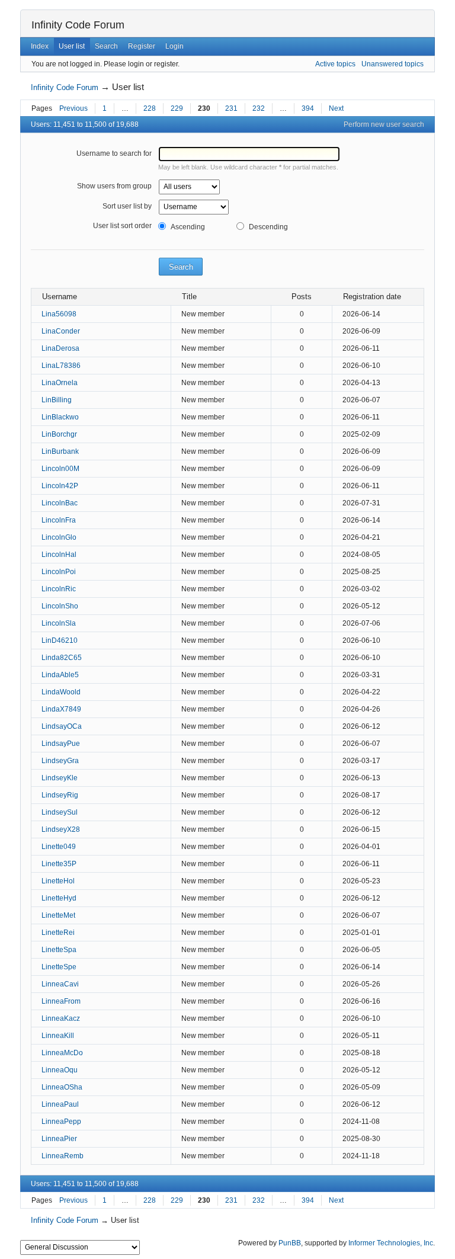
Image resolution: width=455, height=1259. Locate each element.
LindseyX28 (60, 829)
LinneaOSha (61, 1087)
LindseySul (59, 812)
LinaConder (60, 331)
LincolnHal (58, 554)
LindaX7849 (61, 709)
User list (72, 46)
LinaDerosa (60, 348)
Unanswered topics (392, 64)
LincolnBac (59, 503)
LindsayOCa (61, 726)
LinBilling (56, 400)
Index (40, 46)
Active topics (335, 64)
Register (141, 46)
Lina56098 (58, 314)
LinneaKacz (60, 1018)
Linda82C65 (61, 657)
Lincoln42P (59, 486)
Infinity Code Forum (77, 25)
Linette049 (58, 846)
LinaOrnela (59, 383)
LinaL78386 (61, 365)
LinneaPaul (60, 1104)
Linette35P (58, 864)
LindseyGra (60, 761)
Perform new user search (384, 124)
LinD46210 (59, 640)
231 (231, 108)
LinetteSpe (58, 967)
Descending (268, 227)
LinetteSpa (58, 950)
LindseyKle (59, 778)
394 (308, 108)
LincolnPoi (58, 572)
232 (258, 108)
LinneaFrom (61, 1001)
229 (177, 108)
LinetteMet (58, 915)
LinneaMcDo (62, 1053)
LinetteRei (58, 932)
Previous (73, 108)
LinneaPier (59, 1139)
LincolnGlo (58, 537)
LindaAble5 (60, 675)
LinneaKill (57, 1035)
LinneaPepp (61, 1121)
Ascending (188, 227)
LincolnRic (58, 589)
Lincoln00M (60, 468)
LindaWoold (61, 692)
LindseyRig (59, 795)
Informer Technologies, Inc (390, 1243)
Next (336, 108)
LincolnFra (58, 520)
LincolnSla (58, 623)
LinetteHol (58, 881)
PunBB (289, 1243)
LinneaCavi (60, 984)
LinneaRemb (62, 1156)
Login (174, 46)
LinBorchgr (59, 434)
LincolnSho (59, 606)
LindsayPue (60, 743)
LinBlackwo (60, 417)
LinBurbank (60, 451)
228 (149, 108)
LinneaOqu (59, 1070)
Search (106, 46)
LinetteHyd (58, 898)
